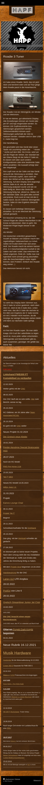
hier (29, 764)
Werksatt (22, 538)
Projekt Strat (16, 567)
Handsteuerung (9, 573)
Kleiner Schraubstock (10, 755)
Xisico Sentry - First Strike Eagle (13, 684)
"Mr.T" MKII (8, 477)
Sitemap (17, 779)
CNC (23, 389)
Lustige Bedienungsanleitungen (13, 758)
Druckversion (9, 779)
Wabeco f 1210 (9, 675)
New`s (5, 366)
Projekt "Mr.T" (9, 513)
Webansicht (37, 780)
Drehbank (32, 528)
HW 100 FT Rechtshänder (11, 712)
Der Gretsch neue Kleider (15, 436)
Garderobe (7, 660)
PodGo (6, 590)
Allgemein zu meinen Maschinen (22, 697)
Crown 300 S (8, 666)
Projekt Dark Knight (23, 629)
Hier (33, 399)
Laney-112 (8, 579)
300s (9, 728)
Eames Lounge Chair (13, 503)
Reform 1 (13, 741)
